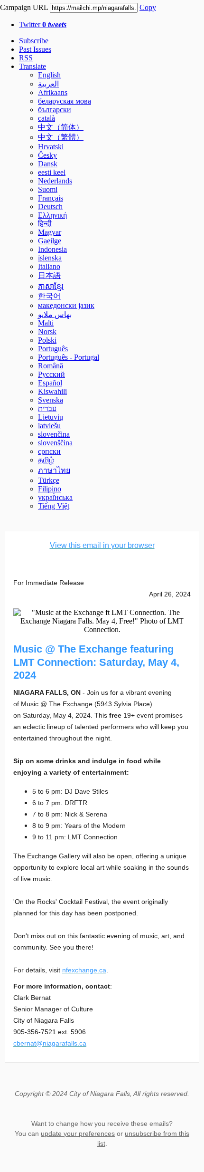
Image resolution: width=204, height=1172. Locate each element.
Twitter (42, 24)
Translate (32, 66)
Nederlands (55, 181)
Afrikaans (52, 92)
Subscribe (33, 41)
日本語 (49, 275)
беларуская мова (64, 101)
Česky (47, 155)
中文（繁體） (60, 137)
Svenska (50, 400)
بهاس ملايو (55, 314)
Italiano (49, 266)
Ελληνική (52, 215)
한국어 (49, 296)
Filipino (49, 489)
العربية (48, 84)
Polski (47, 340)
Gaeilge (49, 241)
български (54, 110)
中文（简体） (60, 127)
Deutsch (50, 206)
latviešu (49, 426)
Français (50, 198)
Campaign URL (24, 7)
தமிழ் (46, 460)
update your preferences (78, 1133)
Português (53, 349)
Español (50, 383)
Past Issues (35, 49)
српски (49, 451)
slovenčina (54, 434)
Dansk (47, 164)
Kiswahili (52, 391)
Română (50, 366)
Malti (46, 323)
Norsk (47, 331)
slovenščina (55, 443)
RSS (26, 58)
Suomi (47, 189)
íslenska (50, 258)
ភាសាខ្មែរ (51, 286)
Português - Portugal (68, 357)
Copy (147, 7)
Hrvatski (51, 147)
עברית (47, 408)
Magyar (49, 232)
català (46, 118)
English (49, 75)
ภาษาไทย (54, 470)
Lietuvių (50, 417)
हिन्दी (45, 224)
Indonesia (52, 249)
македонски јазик (66, 305)
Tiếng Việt (53, 506)
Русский (51, 374)
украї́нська (55, 497)
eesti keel (51, 172)
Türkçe (48, 480)
